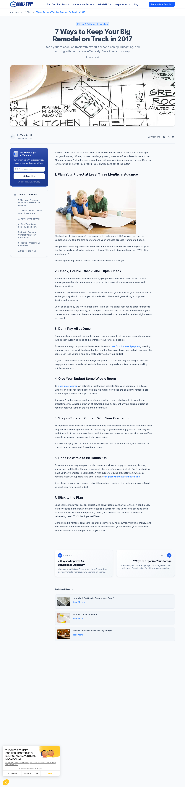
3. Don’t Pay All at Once (29, 219)
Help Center (121, 4)
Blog (136, 4)
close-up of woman (67, 386)
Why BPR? (103, 4)
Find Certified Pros (57, 4)
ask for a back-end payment (126, 346)
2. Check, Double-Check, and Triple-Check (30, 212)
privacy (37, 182)
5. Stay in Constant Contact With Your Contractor (27, 235)
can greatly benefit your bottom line (121, 476)
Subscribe (29, 176)
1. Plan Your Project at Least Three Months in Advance (29, 202)
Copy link (155, 137)
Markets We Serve (82, 4)
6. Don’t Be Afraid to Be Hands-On (29, 244)
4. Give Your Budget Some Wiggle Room (27, 225)
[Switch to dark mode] (144, 4)
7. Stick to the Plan (27, 251)
